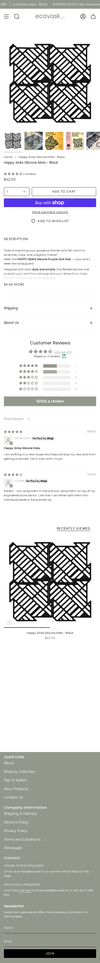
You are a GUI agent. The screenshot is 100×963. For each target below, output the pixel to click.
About (9, 763)
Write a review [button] (50, 401)
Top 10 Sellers (15, 780)
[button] (13, 174)
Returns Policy (16, 822)
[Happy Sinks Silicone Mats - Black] (50, 582)
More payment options (50, 212)
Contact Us (13, 797)
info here (25, 890)
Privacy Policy (15, 831)
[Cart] (93, 16)
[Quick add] (9, 622)
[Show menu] (6, 16)
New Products (16, 789)
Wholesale (13, 848)
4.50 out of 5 (62, 352)
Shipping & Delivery (20, 813)
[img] (13, 432)
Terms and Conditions (22, 839)
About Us (11, 322)
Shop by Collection (19, 771)
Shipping (11, 308)
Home (8, 157)
